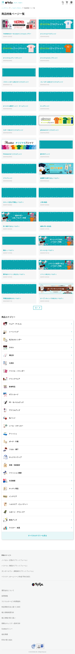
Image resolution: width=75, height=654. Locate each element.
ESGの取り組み (7, 640)
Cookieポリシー (7, 629)
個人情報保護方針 (8, 612)
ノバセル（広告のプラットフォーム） (15, 560)
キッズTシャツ (44, 106)
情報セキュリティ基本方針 (11, 623)
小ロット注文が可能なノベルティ (13, 202)
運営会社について (8, 590)
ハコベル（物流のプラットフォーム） (15, 566)
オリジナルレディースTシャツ (12, 58)
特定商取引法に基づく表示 (11, 607)
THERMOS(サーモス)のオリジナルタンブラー (17, 34)
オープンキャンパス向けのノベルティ (51, 298)
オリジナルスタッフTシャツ (49, 58)
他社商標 (5, 634)
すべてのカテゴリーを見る (37, 536)
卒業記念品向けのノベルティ (12, 298)
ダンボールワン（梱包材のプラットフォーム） (18, 571)
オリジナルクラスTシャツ (48, 34)
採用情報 (5, 596)
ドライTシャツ (7, 178)
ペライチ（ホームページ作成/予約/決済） (16, 577)
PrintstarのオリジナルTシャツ (12, 154)
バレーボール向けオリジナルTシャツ (51, 82)
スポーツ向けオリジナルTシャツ (13, 130)
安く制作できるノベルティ (11, 226)
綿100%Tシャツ (45, 154)
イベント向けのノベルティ (48, 274)
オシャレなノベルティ (47, 250)
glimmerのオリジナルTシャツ (49, 130)
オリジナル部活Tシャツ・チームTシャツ (15, 106)
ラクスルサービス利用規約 (11, 601)
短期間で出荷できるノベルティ (49, 178)
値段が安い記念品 (45, 226)
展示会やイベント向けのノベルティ (14, 274)
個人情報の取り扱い (9, 618)
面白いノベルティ (8, 250)
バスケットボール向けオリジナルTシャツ (16, 82)
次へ (36, 308)
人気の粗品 (43, 202)
